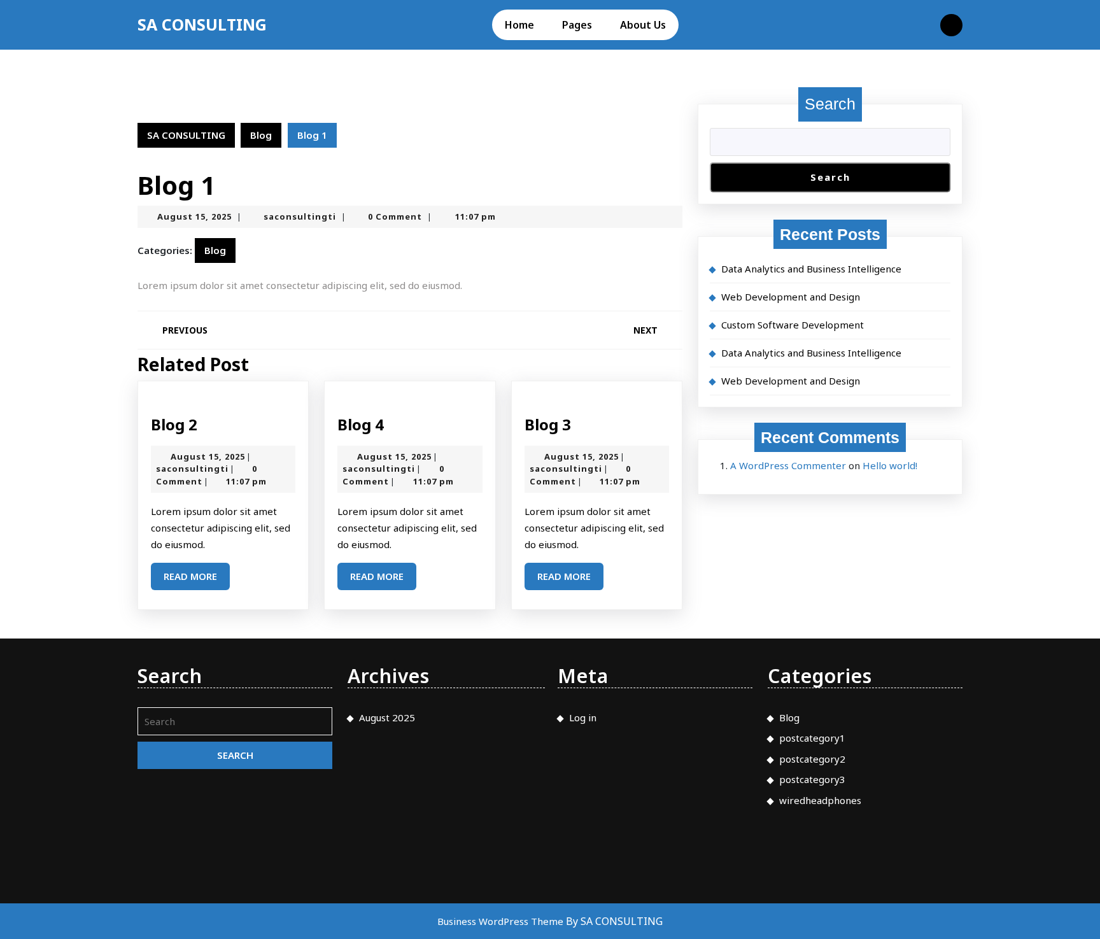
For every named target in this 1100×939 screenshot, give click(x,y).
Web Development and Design (790, 296)
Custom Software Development (792, 324)
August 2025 (387, 717)
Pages (577, 25)
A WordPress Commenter (788, 465)
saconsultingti (300, 216)
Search (830, 104)
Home (519, 25)
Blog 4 (360, 424)
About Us (643, 25)
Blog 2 (174, 424)
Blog (261, 135)
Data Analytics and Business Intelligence (811, 268)
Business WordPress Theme (501, 921)
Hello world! (890, 465)
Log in (582, 717)
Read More (197, 579)
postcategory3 (812, 779)
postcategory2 (812, 758)
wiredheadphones (820, 800)
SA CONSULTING (202, 24)
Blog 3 (548, 424)
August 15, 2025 (194, 216)
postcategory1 (812, 737)
